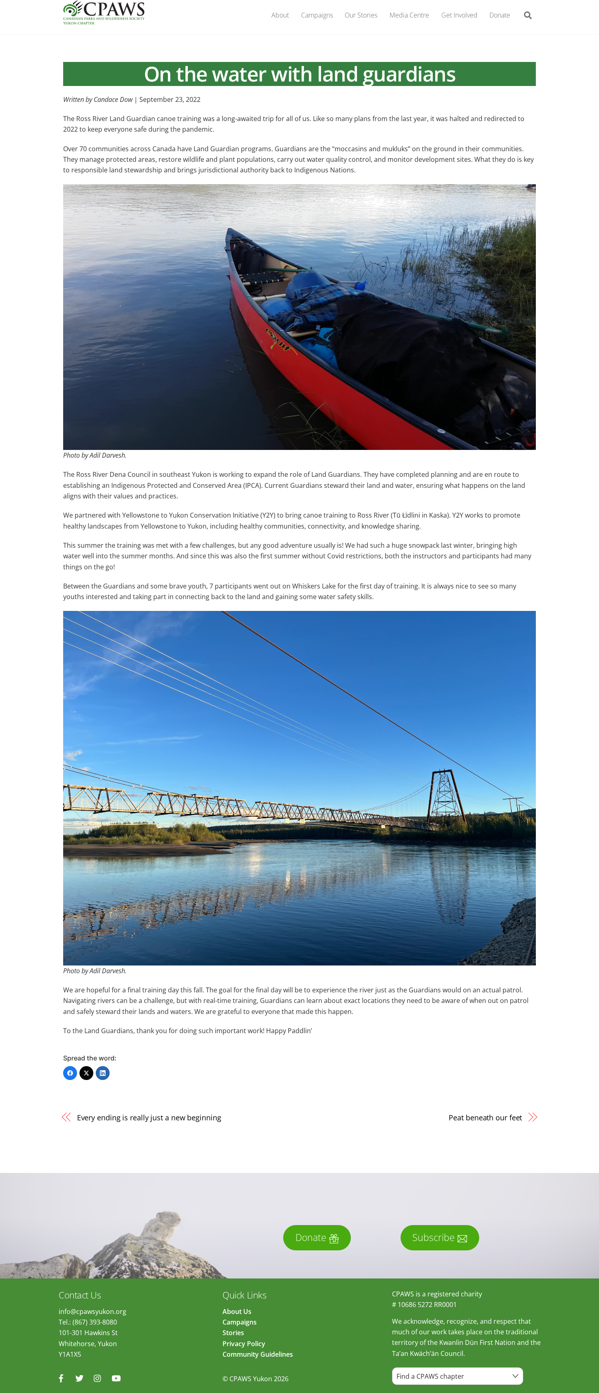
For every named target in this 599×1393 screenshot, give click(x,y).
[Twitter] (86, 1073)
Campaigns (317, 15)
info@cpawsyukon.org (92, 1311)
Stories (233, 1332)
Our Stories (361, 15)
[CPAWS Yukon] (104, 19)
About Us (236, 1311)
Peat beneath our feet (485, 1117)
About (280, 15)
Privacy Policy (243, 1343)
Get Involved (459, 15)
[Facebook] (70, 1073)
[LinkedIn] (103, 1073)
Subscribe (433, 1237)
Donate (499, 15)
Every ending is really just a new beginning (149, 1117)
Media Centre (409, 15)
